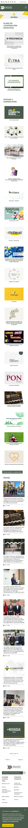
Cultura (4, 787)
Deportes (16, 787)
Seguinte (20, 759)
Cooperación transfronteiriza (18, 783)
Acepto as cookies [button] (8, 825)
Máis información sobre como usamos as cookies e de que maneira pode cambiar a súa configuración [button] (13, 819)
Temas (3, 781)
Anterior (8, 759)
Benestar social (6, 783)
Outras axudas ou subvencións (12, 472)
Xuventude (4, 802)
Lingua (3, 799)
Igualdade (16, 790)
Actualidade (5, 777)
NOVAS (6, 477)
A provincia (5, 779)
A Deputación (17, 777)
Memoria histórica (18, 796)
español (24, 1)
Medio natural (5, 796)
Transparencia (17, 779)
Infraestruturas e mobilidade (18, 793)
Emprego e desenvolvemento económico (6, 791)
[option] (14, 15)
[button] (25, 809)
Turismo (16, 799)
